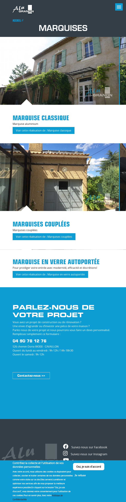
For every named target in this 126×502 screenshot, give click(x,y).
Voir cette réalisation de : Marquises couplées (45, 237)
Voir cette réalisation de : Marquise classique (45, 131)
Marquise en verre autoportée (56, 262)
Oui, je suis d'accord (88, 466)
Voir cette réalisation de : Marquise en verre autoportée (52, 275)
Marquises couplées (41, 224)
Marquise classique (41, 118)
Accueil (17, 20)
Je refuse (80, 475)
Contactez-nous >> (31, 375)
